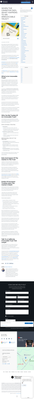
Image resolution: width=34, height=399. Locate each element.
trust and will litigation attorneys (14, 251)
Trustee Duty (22, 53)
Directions (3, 363)
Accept (29, 323)
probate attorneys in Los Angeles (14, 57)
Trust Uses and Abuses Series (25, 50)
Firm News (22, 30)
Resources (6, 371)
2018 (21, 80)
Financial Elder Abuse (24, 29)
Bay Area (13, 71)
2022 (21, 74)
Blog (4, 4)
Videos (22, 60)
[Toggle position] (30, 377)
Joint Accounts (23, 36)
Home (2, 4)
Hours (8, 363)
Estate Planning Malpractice (24, 26)
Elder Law (22, 23)
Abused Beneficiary (23, 17)
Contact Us (29, 371)
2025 (21, 70)
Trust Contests (23, 49)
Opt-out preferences (3, 325)
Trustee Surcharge (23, 56)
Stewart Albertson (8, 266)
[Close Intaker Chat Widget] (31, 377)
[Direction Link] (25, 358)
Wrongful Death (23, 62)
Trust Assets (22, 46)
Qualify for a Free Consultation (25, 2)
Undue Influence (23, 59)
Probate (22, 39)
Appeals (22, 20)
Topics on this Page (6, 38)
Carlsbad (10, 71)
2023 (21, 73)
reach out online (3, 258)
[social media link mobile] (2, 339)
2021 (21, 76)
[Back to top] (17, 396)
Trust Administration (23, 43)
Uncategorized (23, 57)
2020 (21, 77)
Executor (22, 27)
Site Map (18, 371)
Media (10, 371)
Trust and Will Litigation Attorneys (20, 393)
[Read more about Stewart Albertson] (3, 268)
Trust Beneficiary (13, 21)
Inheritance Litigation (24, 33)
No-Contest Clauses (23, 37)
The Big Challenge (23, 40)
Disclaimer (21, 371)
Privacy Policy (6, 325)
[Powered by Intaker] (28, 397)
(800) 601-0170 (25, 1)
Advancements (23, 19)
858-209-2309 (4, 335)
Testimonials (13, 371)
